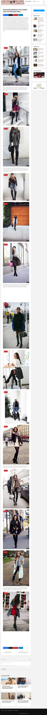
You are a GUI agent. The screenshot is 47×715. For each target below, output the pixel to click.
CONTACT (5, 710)
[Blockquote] (9, 665)
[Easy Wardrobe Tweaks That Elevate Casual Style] (8, 695)
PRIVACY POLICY (10, 710)
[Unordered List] (8, 665)
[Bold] (2, 665)
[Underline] (4, 665)
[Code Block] (11, 665)
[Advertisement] (16, 38)
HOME (2, 710)
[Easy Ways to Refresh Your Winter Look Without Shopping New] (35, 60)
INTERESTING (18, 3)
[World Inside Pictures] (39, 86)
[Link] (12, 665)
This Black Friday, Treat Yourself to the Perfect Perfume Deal (41, 65)
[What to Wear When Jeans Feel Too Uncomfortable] (24, 695)
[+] (14, 665)
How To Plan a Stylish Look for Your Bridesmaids (41, 40)
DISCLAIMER (16, 710)
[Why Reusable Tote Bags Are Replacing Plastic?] (35, 49)
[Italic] (3, 665)
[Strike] (6, 665)
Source (28, 165)
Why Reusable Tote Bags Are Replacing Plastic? (41, 49)
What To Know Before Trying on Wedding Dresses (41, 56)
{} (13, 665)
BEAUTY (24, 3)
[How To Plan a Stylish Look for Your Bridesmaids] (35, 39)
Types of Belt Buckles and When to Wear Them (23, 686)
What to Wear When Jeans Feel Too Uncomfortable (23, 701)
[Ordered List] (7, 665)
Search (39, 10)
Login (30, 659)
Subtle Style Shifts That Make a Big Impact (40, 53)
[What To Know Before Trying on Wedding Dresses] (35, 56)
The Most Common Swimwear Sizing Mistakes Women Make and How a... (7, 687)
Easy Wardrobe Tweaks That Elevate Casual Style (8, 701)
